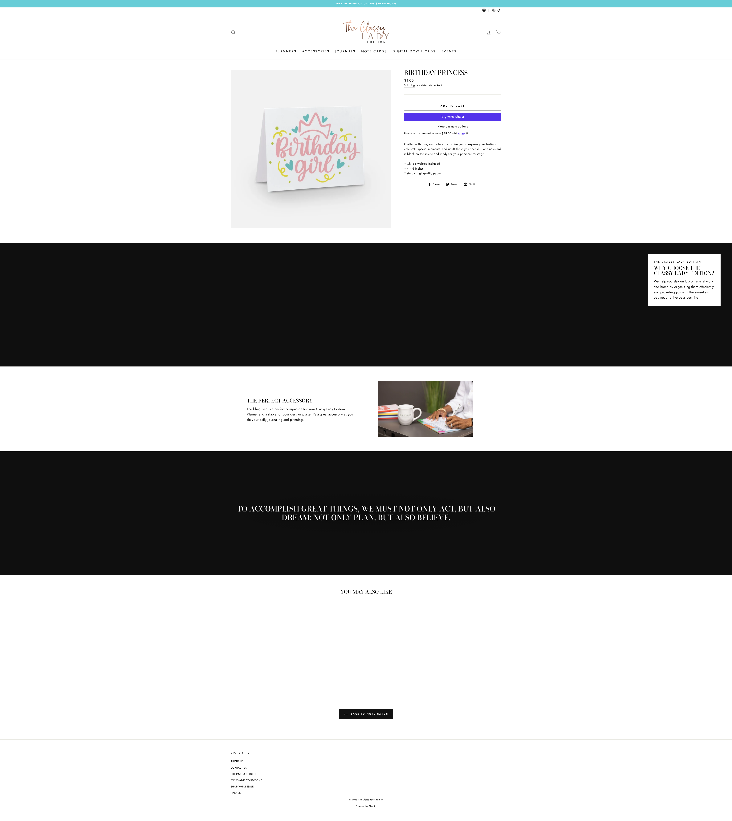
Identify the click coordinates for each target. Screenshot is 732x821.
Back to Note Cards (368, 714)
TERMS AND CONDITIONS (246, 780)
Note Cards (374, 51)
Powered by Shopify (366, 806)
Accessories (315, 51)
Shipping (409, 85)
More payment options (453, 126)
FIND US (236, 793)
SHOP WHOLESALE (242, 786)
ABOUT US (237, 761)
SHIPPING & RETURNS (244, 774)
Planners (285, 51)
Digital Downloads (414, 51)
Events (449, 51)
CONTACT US (239, 768)
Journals (345, 51)
